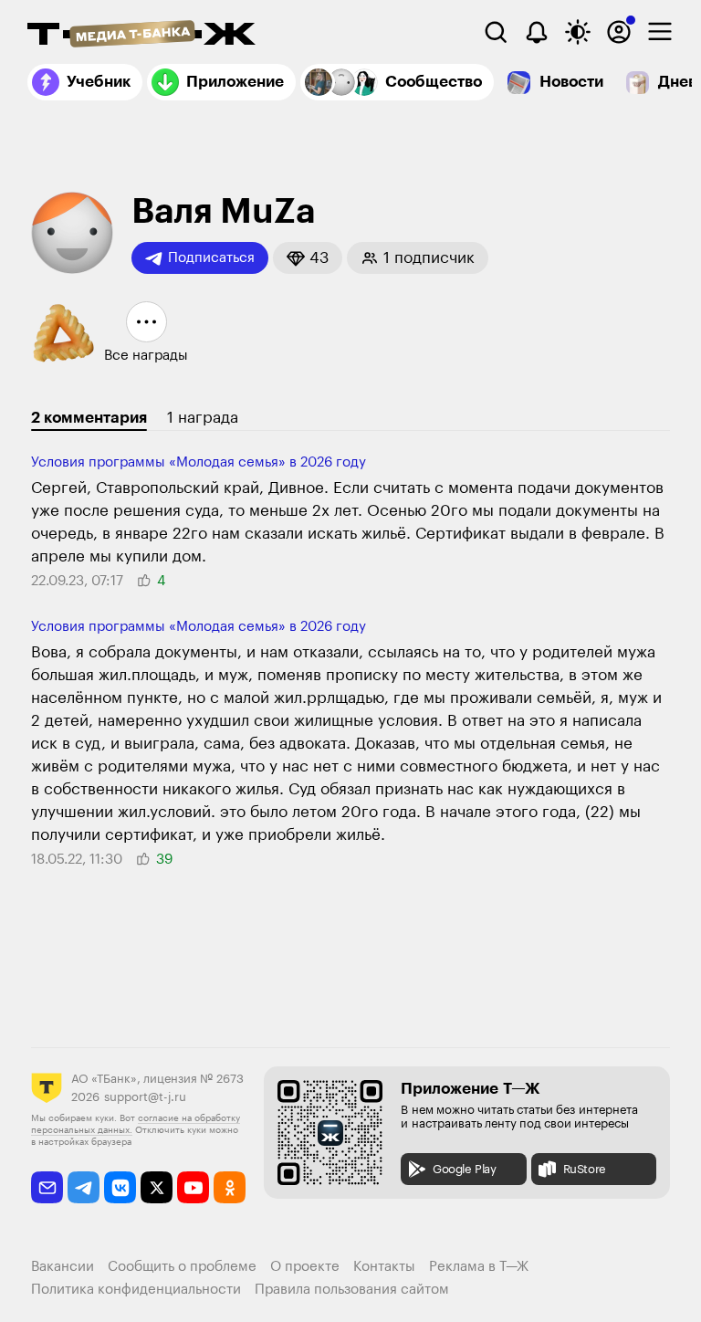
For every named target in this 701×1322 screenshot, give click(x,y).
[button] (307, 258)
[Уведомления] (536, 32)
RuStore (584, 1169)
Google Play (465, 1169)
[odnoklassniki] (230, 1187)
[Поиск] (495, 32)
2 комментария (89, 417)
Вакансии (62, 1267)
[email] (47, 1187)
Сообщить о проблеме (182, 1267)
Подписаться (211, 258)
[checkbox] (660, 32)
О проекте (305, 1267)
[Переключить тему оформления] (577, 32)
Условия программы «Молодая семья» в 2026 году (198, 462)
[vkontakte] (120, 1187)
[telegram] (83, 1187)
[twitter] (157, 1187)
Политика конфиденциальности (136, 1289)
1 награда (202, 417)
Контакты (384, 1267)
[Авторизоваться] (619, 32)
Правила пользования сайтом (352, 1289)
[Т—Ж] (141, 35)
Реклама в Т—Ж (478, 1267)
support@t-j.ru (145, 1097)
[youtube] (193, 1187)
